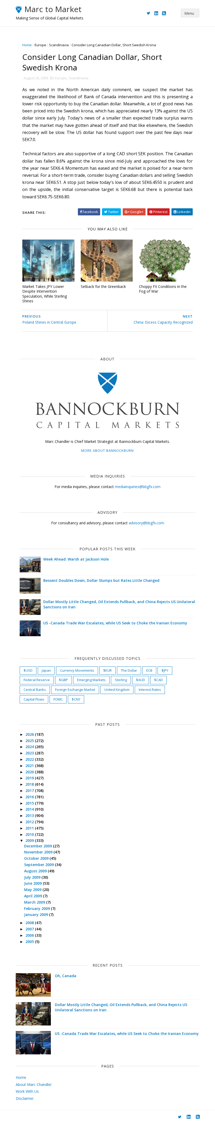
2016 (30, 796)
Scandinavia (59, 45)
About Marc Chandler (34, 1084)
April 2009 (33, 895)
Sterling (121, 679)
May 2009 (33, 889)
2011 (30, 828)
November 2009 (38, 852)
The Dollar (129, 670)
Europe (40, 45)
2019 (30, 777)
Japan (46, 670)
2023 (30, 752)
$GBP (63, 679)
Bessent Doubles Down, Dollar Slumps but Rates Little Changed (101, 580)
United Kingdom (117, 689)
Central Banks (35, 689)
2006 (30, 935)
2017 (30, 790)
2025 (30, 740)
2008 (30, 922)
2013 (30, 815)
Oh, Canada (65, 975)
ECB (149, 670)
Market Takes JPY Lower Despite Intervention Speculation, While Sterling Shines (44, 294)
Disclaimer (25, 1098)
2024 (30, 746)
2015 (30, 803)
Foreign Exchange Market (75, 689)
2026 (30, 734)
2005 (30, 941)
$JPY (165, 670)
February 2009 (37, 908)
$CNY (76, 699)
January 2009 (36, 914)
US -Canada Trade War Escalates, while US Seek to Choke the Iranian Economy (115, 622)
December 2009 (38, 845)
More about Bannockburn (107, 450)
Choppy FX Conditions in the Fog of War (163, 289)
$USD (28, 670)
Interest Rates (150, 689)
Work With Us (27, 1091)
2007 (30, 928)
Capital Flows (34, 699)
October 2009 (37, 858)
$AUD (140, 679)
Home (27, 45)
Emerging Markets (91, 679)
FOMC (58, 699)
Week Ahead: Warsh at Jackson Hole (76, 559)
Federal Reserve (37, 679)
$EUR (107, 670)
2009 (30, 840)
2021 (30, 765)
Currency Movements (77, 670)
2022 (30, 759)
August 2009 (36, 870)
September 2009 (39, 864)
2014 (30, 809)
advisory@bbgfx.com (146, 522)
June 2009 (33, 883)
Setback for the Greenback (103, 286)
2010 (30, 834)
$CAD (158, 679)
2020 (30, 771)
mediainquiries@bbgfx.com (137, 486)
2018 (30, 784)
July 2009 (32, 877)
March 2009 (35, 902)
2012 (30, 821)
